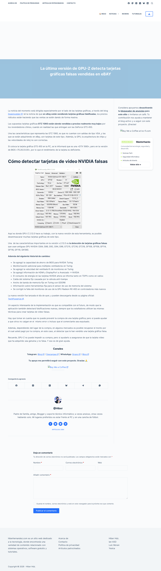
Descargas (51, 354)
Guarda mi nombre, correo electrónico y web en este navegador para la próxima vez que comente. (75, 504)
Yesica (112, 548)
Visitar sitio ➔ (135, 164)
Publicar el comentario (46, 510)
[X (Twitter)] (140, 3)
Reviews (125, 14)
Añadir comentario (42, 475)
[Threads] (136, 3)
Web (100, 462)
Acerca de (12, 3)
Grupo (75, 354)
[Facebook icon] (50, 424)
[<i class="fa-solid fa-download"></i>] (149, 13)
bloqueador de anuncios (133, 111)
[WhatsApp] (99, 385)
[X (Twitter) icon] (55, 424)
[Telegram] (83, 385)
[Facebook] (129, 3)
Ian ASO (112, 541)
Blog (40, 354)
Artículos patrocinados (53, 3)
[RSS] (148, 3)
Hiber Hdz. (114, 538)
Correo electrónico (75, 462)
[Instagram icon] (60, 424)
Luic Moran (114, 545)
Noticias (112, 14)
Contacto (71, 3)
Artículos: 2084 (58, 429)
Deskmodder (14, 114)
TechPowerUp (15, 299)
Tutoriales (137, 14)
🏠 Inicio (102, 14)
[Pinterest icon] (65, 424)
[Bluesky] (144, 3)
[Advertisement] (80, 40)
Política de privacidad (29, 3)
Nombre (37, 462)
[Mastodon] (132, 3)
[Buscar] (152, 3)
